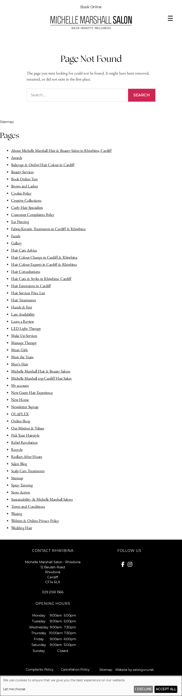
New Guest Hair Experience (32, 392)
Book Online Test (24, 179)
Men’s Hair (19, 364)
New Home (20, 399)
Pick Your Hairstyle (25, 435)
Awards (16, 157)
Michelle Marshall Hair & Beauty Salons (40, 371)
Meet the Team (22, 356)
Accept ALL (166, 689)
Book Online (91, 7)
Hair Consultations (25, 271)
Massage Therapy (24, 342)
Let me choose (14, 689)
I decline (143, 689)
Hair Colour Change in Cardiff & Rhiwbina (44, 257)
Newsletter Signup (24, 406)
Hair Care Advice (24, 250)
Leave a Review (22, 321)
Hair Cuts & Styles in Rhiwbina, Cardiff (41, 278)
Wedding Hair (21, 527)
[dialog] (91, 686)
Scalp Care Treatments (27, 470)
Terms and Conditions (28, 506)
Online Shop (20, 421)
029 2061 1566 (52, 592)
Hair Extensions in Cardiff (31, 285)
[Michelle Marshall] (91, 28)
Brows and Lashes (24, 186)
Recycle (16, 449)
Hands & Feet (21, 307)
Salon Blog (19, 463)
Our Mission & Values (27, 428)
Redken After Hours (26, 456)
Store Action (20, 492)
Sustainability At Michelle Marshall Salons (42, 499)
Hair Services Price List (28, 292)
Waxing (16, 513)
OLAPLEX (20, 413)
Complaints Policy (39, 670)
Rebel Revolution (24, 442)
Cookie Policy (21, 193)
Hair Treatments (23, 300)
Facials (15, 235)
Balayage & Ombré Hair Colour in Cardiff (42, 164)
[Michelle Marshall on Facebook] (124, 565)
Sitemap (17, 477)
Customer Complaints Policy (32, 214)
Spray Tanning (22, 485)
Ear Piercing (20, 221)
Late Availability (23, 314)
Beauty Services (22, 171)
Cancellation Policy (75, 670)
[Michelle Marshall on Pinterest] (136, 565)
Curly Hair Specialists (27, 207)
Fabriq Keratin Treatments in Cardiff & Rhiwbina (48, 228)
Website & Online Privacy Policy (35, 520)
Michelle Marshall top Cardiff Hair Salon (41, 378)
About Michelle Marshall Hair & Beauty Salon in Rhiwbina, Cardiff (61, 150)
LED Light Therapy (26, 328)
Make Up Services (24, 335)
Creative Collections (26, 200)
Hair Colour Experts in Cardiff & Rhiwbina (44, 264)
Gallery (16, 243)
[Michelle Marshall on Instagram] (131, 565)
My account (20, 385)
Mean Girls (19, 349)
